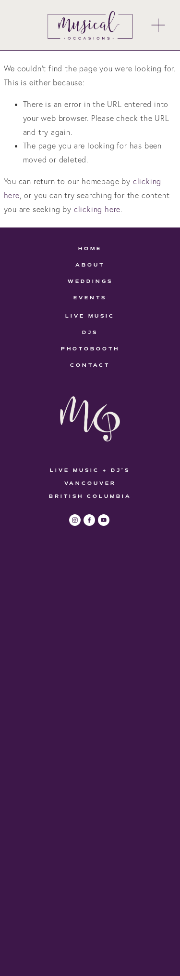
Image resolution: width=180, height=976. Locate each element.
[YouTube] (103, 520)
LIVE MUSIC (90, 316)
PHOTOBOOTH (90, 349)
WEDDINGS (90, 281)
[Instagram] (75, 520)
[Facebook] (89, 520)
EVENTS (90, 297)
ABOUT (90, 265)
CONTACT (90, 365)
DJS (90, 332)
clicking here (97, 209)
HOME (90, 248)
